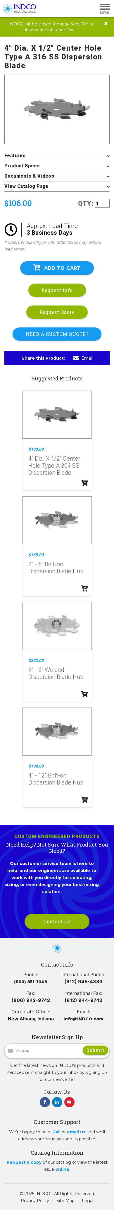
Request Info (57, 290)
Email (87, 358)
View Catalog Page (26, 186)
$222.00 (36, 660)
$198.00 (36, 766)
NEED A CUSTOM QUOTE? (57, 334)
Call (56, 1132)
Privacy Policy (35, 1200)
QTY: (86, 203)
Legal (87, 1200)
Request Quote (57, 312)
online (62, 1169)
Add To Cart (62, 268)
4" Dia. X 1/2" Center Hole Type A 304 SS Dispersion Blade (54, 465)
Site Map (65, 1200)
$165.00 (36, 554)
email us (76, 1132)
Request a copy (24, 1162)
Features (14, 155)
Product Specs (21, 166)
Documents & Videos (29, 176)
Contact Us (57, 921)
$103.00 (36, 449)
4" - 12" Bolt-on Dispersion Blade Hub (55, 779)
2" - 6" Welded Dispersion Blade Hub (55, 673)
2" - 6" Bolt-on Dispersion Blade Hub (55, 568)
